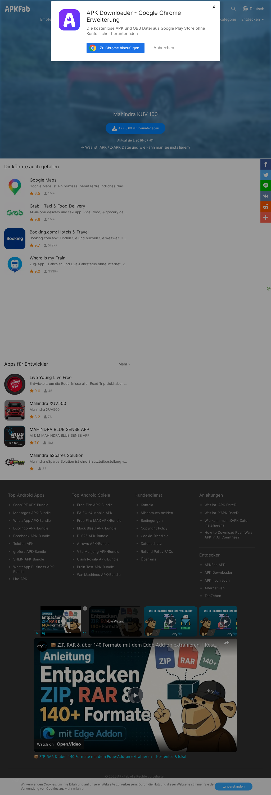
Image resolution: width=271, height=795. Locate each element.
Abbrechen (163, 48)
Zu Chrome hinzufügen (119, 48)
